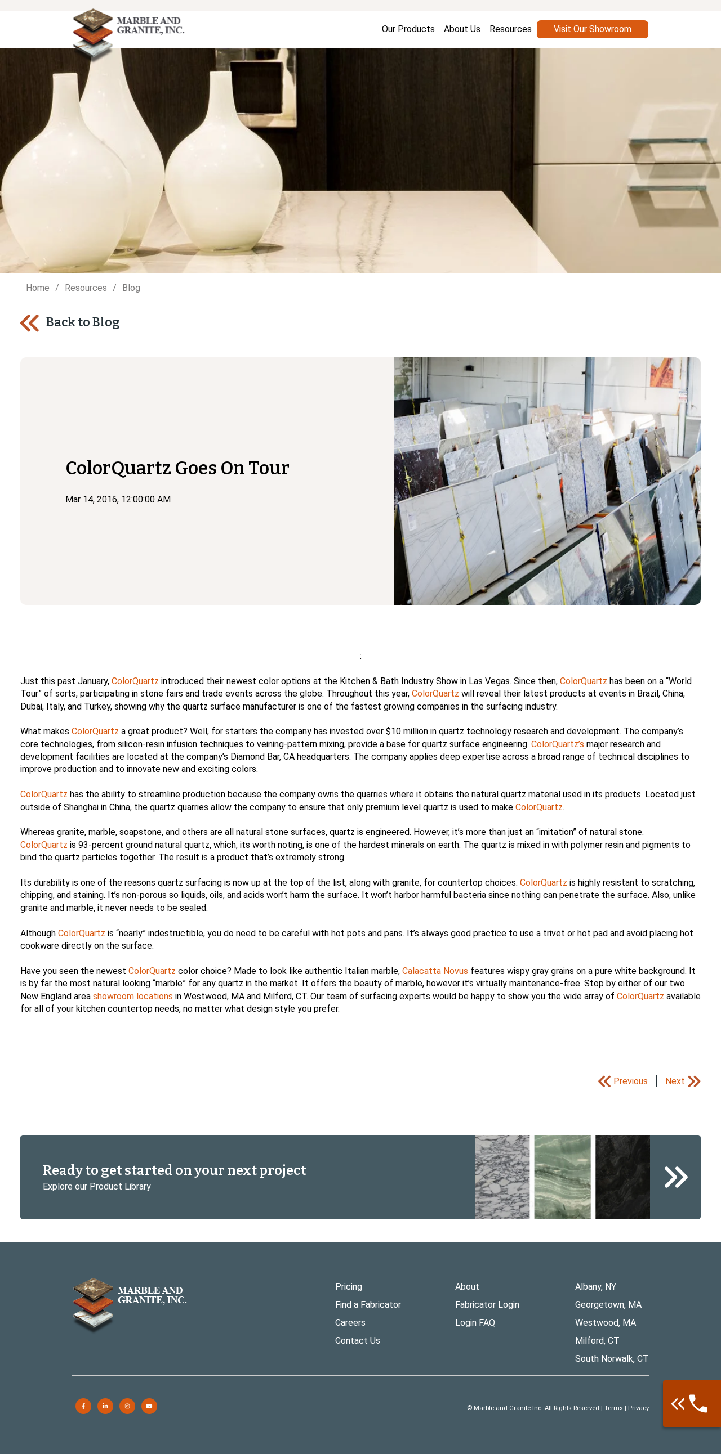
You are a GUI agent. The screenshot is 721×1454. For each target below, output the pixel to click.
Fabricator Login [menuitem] (487, 1304)
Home (38, 287)
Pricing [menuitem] (348, 1286)
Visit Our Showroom (592, 29)
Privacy (638, 1408)
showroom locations (133, 996)
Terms (613, 1408)
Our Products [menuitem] (408, 29)
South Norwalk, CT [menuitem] (612, 1358)
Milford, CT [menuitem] (597, 1340)
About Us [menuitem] (462, 29)
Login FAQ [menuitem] (475, 1322)
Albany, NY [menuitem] (595, 1286)
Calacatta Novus (435, 971)
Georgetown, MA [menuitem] (608, 1304)
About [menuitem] (467, 1286)
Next (675, 1081)
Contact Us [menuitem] (357, 1340)
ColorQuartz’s (557, 744)
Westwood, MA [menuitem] (605, 1322)
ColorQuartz (135, 681)
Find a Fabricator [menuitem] (368, 1304)
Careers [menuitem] (350, 1322)
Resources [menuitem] (510, 29)
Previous (630, 1081)
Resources (86, 287)
